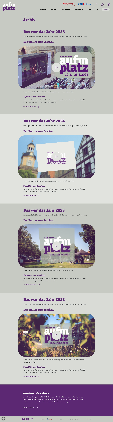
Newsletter (88, 419)
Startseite (25, 16)
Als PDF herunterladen (30, 106)
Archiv (106, 9)
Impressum (60, 419)
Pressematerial (79, 9)
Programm (43, 9)
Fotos (89, 9)
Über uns (53, 9)
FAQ (98, 9)
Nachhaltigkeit (66, 9)
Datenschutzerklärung (74, 419)
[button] (3, 418)
